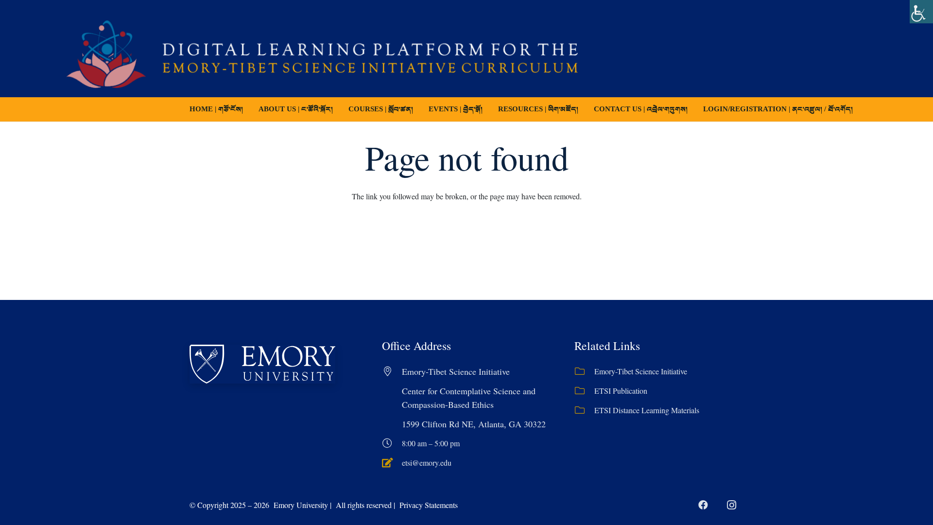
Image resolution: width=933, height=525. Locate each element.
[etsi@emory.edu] (392, 463)
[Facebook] (703, 505)
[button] (420, 109)
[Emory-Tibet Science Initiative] (584, 371)
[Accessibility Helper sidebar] (921, 11)
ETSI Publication (620, 390)
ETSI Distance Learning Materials (646, 410)
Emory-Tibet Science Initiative (640, 371)
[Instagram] (731, 505)
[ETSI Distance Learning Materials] (584, 410)
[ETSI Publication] (584, 391)
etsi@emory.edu (426, 462)
